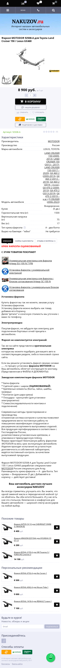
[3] (49, 131)
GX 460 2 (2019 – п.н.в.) (52, 183)
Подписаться (52, 626)
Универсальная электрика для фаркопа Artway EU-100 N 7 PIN (30, 262)
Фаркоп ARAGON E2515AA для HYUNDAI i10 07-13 (32, 539)
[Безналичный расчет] (20, 119)
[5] (53, 131)
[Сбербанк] (30, 119)
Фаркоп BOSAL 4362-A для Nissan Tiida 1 (31, 587)
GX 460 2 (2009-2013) (51, 175)
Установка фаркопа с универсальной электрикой (29, 271)
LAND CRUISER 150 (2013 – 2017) (52, 161)
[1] (44, 131)
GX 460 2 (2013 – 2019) (51, 179)
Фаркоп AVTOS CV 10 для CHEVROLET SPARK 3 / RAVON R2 (32, 525)
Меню (23, 10)
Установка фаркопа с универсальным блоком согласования (34, 289)
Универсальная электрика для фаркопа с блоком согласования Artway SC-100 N (31, 280)
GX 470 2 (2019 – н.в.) (51, 196)
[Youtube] (3, 641)
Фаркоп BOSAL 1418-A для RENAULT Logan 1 (33, 601)
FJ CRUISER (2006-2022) (53, 201)
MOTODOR (54, 141)
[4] (51, 131)
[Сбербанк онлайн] (41, 119)
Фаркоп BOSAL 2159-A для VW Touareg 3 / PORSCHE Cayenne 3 (31, 553)
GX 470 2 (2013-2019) (51, 192)
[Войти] (8, 3)
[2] (46, 131)
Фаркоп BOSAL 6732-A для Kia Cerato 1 (30, 573)
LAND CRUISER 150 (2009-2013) (52, 156)
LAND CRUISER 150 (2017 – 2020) (51, 170)
